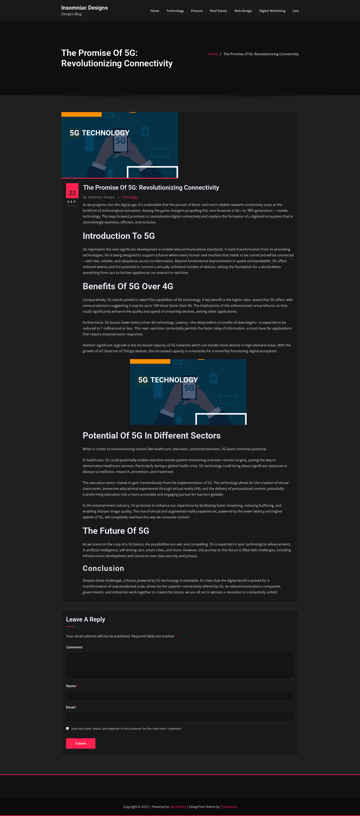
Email (72, 707)
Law (296, 11)
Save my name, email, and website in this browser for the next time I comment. (126, 729)
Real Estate (218, 11)
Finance (197, 11)
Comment (74, 647)
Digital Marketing (272, 11)
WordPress (178, 807)
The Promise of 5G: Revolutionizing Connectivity (261, 54)
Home (154, 11)
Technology (175, 11)
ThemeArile (229, 807)
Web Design (243, 11)
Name (72, 686)
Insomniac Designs (84, 8)
